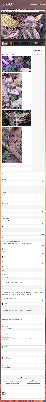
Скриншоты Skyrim (36, 50)
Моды (11, 9)
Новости (7, 9)
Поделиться (4, 52)
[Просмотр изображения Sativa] (5, 43)
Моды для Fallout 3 (26, 392)
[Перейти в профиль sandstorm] (2, 50)
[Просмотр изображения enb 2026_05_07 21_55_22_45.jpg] (10, 43)
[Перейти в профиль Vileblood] (2, 358)
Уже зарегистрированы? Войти (34, 4)
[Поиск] (44, 9)
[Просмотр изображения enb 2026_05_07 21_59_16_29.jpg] (22, 43)
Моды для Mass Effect (37, 390)
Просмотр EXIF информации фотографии (39, 54)
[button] (1, 43)
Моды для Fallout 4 (26, 394)
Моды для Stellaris (37, 394)
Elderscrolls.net (3, 394)
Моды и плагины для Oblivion (27, 389)
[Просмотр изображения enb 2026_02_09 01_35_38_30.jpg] (27, 43)
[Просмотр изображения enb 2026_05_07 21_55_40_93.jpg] (16, 43)
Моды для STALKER (37, 391)
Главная (3, 9)
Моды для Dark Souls (37, 389)
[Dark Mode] (44, 4)
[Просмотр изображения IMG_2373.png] (41, 43)
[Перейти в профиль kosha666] (2, 257)
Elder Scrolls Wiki (4, 393)
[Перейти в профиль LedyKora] (2, 173)
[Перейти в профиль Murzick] (2, 249)
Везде (42, 9)
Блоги (13, 396)
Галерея (18, 9)
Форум (13, 389)
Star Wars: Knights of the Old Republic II (39, 393)
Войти (33, 383)
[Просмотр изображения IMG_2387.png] (34, 43)
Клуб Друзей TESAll (4, 389)
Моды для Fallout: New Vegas (27, 393)
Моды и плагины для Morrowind (27, 390)
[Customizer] (43, 4)
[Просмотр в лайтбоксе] (23, 26)
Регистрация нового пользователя (13, 383)
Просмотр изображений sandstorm (17, 50)
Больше (29, 9)
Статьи (14, 9)
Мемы (22, 9)
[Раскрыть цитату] (2, 216)
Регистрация (40, 4)
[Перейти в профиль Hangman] (2, 203)
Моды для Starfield (26, 391)
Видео (25, 9)
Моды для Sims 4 (37, 392)
